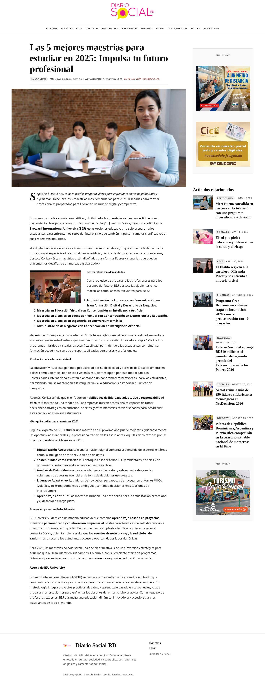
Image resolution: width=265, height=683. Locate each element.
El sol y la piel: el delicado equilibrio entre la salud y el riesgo (234, 242)
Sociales (223, 232)
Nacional (223, 337)
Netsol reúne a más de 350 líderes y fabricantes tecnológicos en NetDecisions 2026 (234, 397)
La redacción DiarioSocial (141, 78)
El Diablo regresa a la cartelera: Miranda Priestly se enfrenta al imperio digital (232, 273)
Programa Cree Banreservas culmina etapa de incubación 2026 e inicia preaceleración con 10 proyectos (232, 312)
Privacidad (154, 653)
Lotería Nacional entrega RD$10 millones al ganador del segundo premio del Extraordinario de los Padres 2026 (234, 358)
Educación (38, 78)
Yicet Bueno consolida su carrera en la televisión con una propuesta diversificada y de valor (234, 210)
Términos (166, 653)
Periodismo (225, 198)
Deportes (223, 418)
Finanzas (223, 295)
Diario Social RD (96, 645)
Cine (220, 261)
